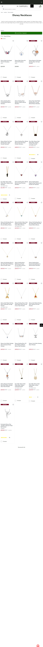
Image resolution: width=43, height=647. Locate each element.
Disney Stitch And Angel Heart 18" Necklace (6, 61)
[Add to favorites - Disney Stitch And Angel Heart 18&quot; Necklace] (13, 41)
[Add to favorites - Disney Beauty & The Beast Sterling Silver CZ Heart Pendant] (41, 41)
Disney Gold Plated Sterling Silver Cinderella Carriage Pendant (7, 304)
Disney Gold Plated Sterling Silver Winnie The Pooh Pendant (35, 304)
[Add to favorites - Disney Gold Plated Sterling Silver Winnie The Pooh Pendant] (41, 283)
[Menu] (8, 6)
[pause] (1, 2)
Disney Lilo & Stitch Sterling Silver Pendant (35, 344)
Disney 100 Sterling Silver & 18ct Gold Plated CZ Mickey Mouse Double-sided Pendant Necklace (7, 264)
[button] (41, 2)
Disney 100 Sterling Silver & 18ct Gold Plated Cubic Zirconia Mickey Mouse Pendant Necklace (7, 224)
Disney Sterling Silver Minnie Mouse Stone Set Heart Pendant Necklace (21, 143)
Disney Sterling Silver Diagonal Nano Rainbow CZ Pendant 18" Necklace (35, 183)
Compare (5, 77)
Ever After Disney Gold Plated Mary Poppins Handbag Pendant (34, 143)
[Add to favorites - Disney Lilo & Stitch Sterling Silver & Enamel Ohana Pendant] (13, 324)
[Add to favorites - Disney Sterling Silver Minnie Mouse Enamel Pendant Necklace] (27, 162)
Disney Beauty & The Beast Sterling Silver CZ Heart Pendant (35, 62)
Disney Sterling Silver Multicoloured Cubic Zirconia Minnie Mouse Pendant (20, 264)
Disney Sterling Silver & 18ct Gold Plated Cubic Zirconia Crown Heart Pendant (21, 304)
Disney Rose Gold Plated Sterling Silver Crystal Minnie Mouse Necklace (34, 102)
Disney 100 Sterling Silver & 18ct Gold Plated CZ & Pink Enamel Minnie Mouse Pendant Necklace (35, 224)
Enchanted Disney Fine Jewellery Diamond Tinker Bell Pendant (7, 426)
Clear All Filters (7, 36)
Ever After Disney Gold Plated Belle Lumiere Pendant (34, 385)
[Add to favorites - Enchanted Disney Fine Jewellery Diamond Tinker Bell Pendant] (13, 404)
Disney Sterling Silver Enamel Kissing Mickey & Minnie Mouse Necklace (34, 264)
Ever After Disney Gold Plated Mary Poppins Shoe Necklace (7, 183)
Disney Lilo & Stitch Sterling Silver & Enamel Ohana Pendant (7, 345)
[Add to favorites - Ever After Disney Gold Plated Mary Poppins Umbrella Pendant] (27, 364)
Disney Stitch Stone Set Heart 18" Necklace (20, 61)
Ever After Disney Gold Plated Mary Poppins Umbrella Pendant (20, 385)
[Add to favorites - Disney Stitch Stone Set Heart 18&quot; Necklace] (27, 41)
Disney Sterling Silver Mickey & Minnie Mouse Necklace (20, 102)
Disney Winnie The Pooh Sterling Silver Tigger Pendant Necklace (6, 143)
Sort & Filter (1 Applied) (21, 33)
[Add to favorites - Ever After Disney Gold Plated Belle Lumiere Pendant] (41, 364)
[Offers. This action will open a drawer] (32, 6)
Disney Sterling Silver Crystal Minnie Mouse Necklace (6, 102)
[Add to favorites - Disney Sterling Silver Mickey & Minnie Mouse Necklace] (27, 81)
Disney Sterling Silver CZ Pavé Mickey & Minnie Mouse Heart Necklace (20, 345)
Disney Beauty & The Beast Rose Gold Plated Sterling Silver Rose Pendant (7, 385)
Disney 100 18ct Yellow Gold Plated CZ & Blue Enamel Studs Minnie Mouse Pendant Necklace (21, 224)
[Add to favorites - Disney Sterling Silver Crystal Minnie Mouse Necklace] (13, 81)
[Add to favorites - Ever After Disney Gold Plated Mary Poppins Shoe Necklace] (13, 162)
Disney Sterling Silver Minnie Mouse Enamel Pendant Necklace (21, 183)
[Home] (22, 6)
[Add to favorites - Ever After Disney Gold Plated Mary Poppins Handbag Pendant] (41, 121)
